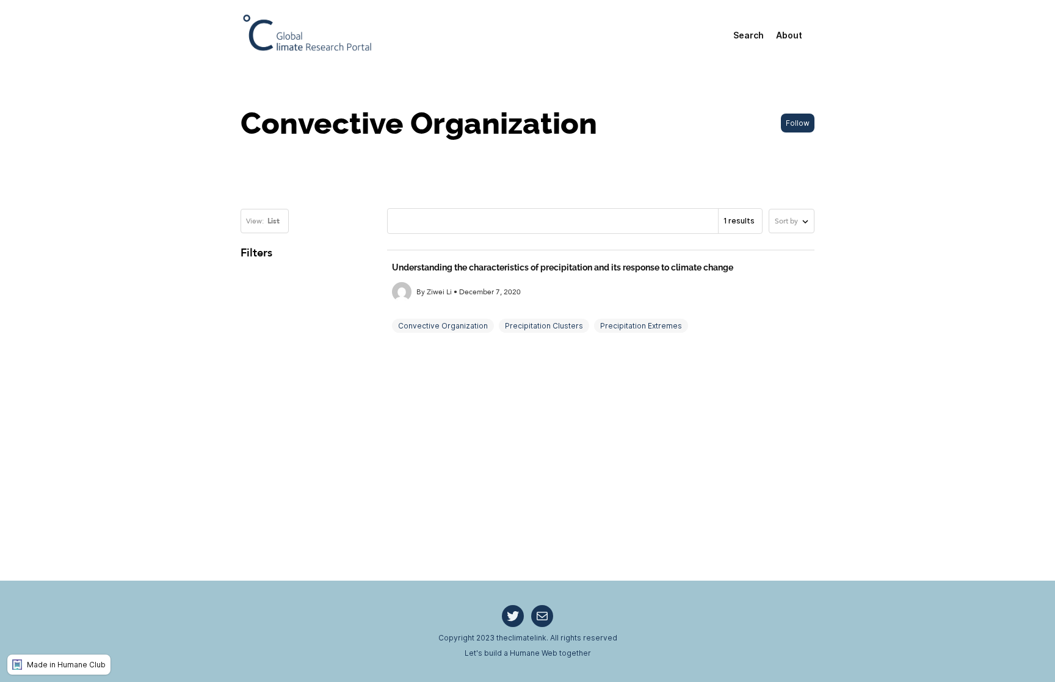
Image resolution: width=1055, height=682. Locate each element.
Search (748, 35)
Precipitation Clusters (544, 325)
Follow (798, 123)
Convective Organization (443, 325)
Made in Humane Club (66, 664)
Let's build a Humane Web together (528, 653)
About (789, 35)
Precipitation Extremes (641, 325)
